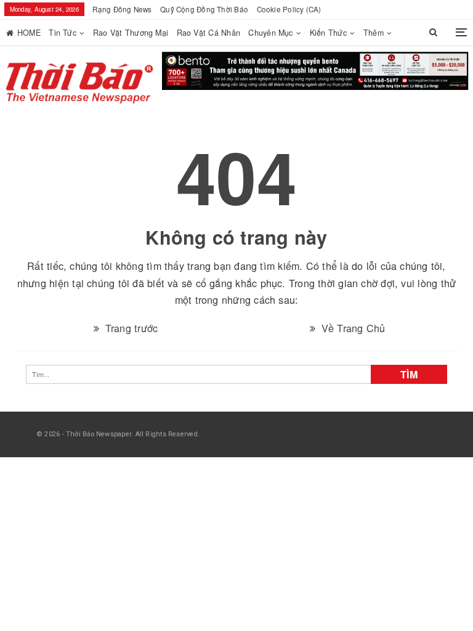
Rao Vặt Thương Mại (130, 32)
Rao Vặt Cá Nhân (208, 32)
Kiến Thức (328, 32)
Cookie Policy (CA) (289, 9)
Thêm (373, 32)
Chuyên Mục (270, 32)
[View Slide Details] (315, 72)
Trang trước (130, 310)
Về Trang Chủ (351, 310)
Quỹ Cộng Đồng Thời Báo (204, 9)
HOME (29, 32)
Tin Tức (62, 32)
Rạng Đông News (122, 9)
